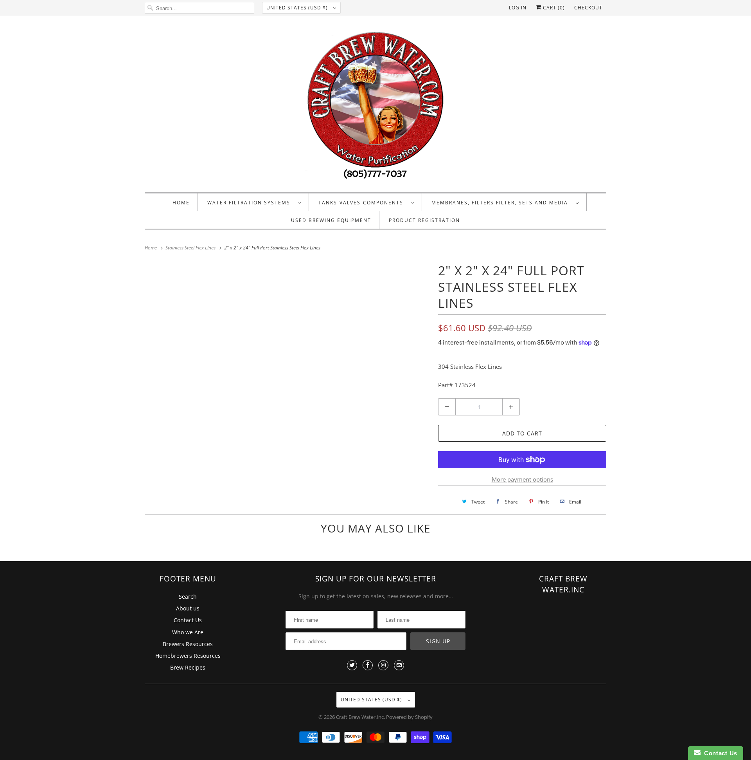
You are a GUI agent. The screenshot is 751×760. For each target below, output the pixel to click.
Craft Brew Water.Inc (360, 716)
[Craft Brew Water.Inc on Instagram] (383, 665)
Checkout (588, 7)
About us (187, 608)
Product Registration (424, 220)
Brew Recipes (187, 667)
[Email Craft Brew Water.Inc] (399, 665)
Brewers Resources (188, 644)
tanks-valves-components (362, 202)
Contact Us (188, 620)
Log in (517, 7)
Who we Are (187, 632)
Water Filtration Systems (250, 202)
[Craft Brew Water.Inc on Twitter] (352, 665)
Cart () (553, 7)
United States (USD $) (297, 7)
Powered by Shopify (409, 716)
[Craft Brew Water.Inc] (375, 105)
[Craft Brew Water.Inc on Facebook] (368, 665)
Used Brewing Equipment (331, 220)
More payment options (522, 479)
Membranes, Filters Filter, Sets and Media (501, 202)
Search (188, 596)
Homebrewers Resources (188, 655)
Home (181, 202)
